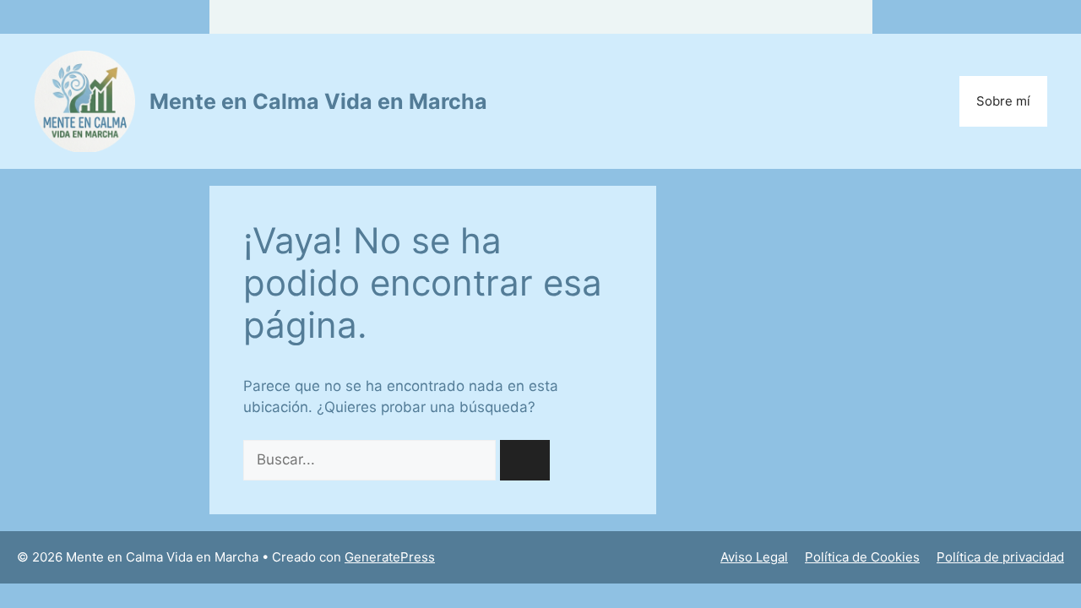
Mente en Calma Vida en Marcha (318, 101)
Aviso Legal (754, 557)
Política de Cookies (862, 557)
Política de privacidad (1000, 557)
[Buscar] (525, 460)
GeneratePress (390, 557)
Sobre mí (1003, 101)
